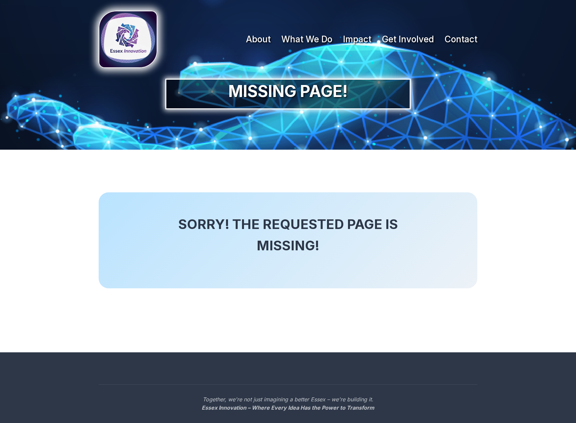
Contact (461, 39)
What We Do (306, 39)
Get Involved (408, 39)
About (258, 39)
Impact (357, 39)
